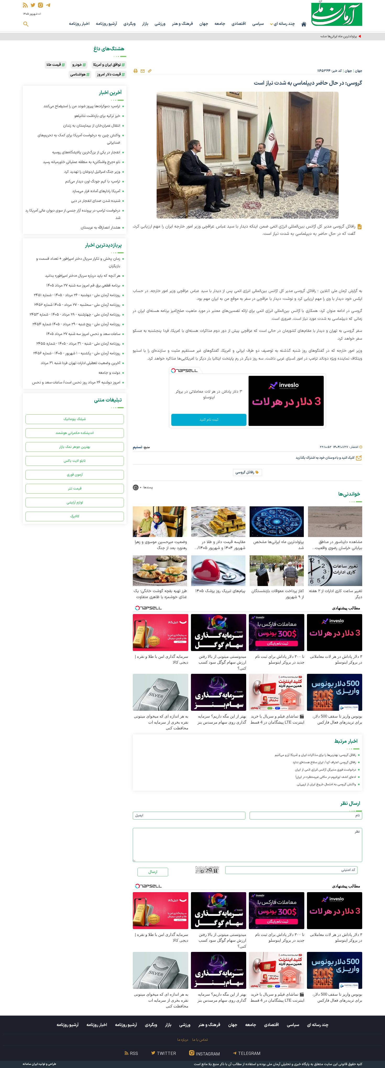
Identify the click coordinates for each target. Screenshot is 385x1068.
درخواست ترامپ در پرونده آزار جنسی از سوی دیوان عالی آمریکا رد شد (72, 214)
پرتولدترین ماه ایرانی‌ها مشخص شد (333, 36)
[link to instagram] (40, 5)
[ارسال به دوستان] (142, 71)
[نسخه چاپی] (135, 71)
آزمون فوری (75, 474)
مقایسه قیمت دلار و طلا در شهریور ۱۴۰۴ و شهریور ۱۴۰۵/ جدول (221, 545)
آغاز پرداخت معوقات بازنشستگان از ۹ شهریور (277, 594)
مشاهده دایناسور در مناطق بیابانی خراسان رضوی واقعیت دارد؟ (338, 545)
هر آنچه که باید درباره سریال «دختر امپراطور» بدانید (82, 276)
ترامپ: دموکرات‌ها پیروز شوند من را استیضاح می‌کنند (81, 106)
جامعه (219, 24)
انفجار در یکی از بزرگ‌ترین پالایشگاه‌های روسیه (86, 152)
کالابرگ (74, 516)
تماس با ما (200, 1040)
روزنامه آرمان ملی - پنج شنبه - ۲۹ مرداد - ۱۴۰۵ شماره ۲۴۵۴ (76, 324)
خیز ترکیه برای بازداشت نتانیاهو (97, 116)
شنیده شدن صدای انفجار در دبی (95, 201)
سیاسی (258, 24)
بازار (145, 24)
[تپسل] (173, 370)
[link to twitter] (32, 5)
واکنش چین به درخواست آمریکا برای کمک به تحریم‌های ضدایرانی (79, 139)
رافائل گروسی (244, 472)
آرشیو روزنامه (106, 24)
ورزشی (160, 24)
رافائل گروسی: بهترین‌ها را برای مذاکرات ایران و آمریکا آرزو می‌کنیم (315, 755)
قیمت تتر (74, 488)
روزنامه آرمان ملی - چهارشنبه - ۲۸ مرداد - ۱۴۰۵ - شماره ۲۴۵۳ (75, 314)
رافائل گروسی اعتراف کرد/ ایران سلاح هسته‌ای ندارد (324, 762)
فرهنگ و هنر (182, 24)
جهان (203, 24)
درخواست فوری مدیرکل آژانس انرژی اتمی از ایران (325, 769)
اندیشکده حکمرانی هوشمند (75, 433)
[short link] (149, 70)
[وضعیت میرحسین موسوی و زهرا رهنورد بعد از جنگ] (160, 521)
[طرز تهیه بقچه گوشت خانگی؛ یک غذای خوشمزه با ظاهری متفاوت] (160, 570)
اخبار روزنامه (79, 24)
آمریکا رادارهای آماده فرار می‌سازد (96, 191)
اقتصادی (239, 24)
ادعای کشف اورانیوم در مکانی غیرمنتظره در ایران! (325, 777)
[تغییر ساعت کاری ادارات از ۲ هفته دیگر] (335, 570)
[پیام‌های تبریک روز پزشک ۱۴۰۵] (218, 570)
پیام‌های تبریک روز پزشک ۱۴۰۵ (220, 591)
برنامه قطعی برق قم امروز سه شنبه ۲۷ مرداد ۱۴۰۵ (83, 285)
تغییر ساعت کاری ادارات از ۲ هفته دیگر (335, 594)
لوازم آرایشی (75, 502)
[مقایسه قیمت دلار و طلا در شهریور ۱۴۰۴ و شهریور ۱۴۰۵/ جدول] (218, 521)
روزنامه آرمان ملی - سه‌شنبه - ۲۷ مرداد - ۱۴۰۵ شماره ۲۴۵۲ (77, 305)
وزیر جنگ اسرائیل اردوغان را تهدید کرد (92, 172)
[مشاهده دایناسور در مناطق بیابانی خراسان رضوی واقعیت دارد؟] (335, 521)
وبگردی (129, 24)
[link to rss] (25, 5)
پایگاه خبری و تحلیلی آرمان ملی (288, 1064)
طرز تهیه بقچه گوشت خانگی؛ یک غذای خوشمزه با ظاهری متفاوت (160, 594)
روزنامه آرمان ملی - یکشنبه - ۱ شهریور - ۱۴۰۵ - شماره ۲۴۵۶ (76, 353)
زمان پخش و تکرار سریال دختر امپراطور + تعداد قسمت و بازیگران (78, 262)
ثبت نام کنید (209, 419)
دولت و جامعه (109, 373)
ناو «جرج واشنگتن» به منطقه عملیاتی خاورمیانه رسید (81, 162)
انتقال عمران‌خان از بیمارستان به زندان (91, 125)
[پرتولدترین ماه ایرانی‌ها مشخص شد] (277, 521)
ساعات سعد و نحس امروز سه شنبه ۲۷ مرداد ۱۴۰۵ (83, 334)
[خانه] (303, 24)
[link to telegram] (48, 5)
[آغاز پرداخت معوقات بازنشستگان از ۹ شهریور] (277, 570)
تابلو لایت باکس (75, 460)
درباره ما (182, 1040)
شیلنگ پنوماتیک (74, 419)
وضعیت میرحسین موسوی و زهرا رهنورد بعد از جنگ (161, 545)
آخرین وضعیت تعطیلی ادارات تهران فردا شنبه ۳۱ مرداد (80, 363)
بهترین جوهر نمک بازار (74, 446)
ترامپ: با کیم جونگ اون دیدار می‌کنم (92, 181)
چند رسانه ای (317, 1025)
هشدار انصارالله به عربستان (100, 227)
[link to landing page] (336, 13)
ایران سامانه (30, 1064)
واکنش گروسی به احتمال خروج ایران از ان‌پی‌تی (326, 784)
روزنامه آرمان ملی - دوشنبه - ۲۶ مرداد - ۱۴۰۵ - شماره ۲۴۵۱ (77, 295)
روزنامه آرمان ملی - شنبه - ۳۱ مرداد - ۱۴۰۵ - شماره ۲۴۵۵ (78, 343)
